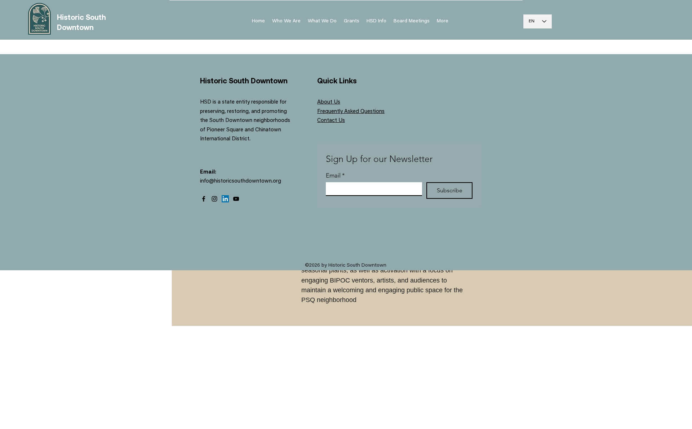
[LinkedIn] (225, 198)
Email (335, 175)
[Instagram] (214, 198)
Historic (71, 17)
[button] (376, 21)
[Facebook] (203, 198)
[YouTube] (236, 198)
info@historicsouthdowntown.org (240, 181)
